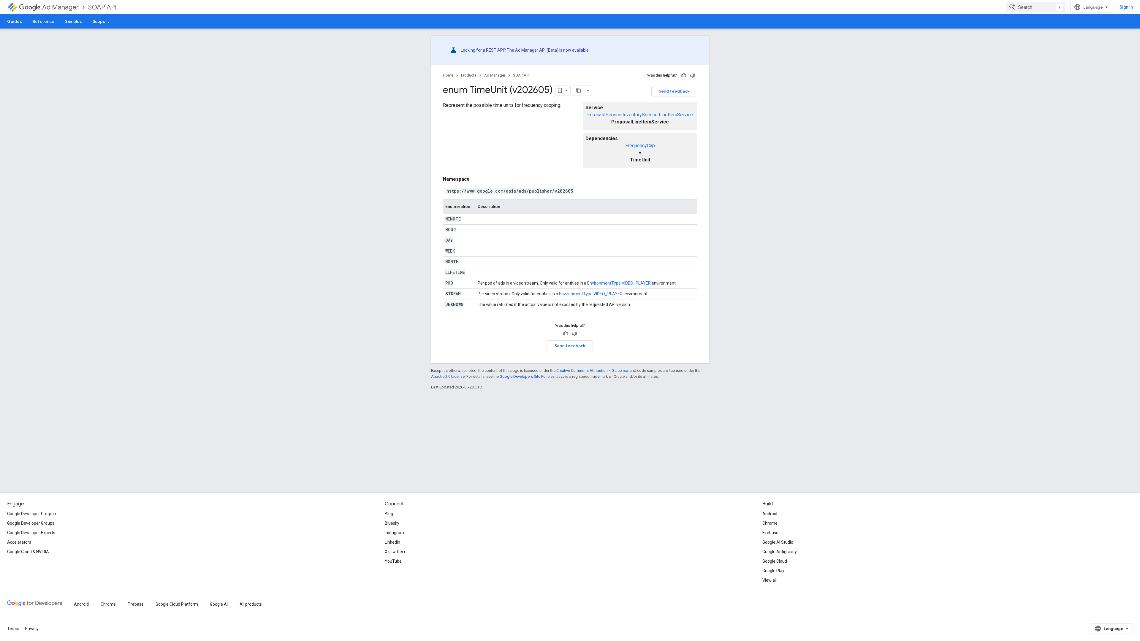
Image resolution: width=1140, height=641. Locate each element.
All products (251, 604)
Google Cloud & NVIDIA (28, 551)
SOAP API (102, 7)
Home (448, 75)
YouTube (393, 561)
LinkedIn (392, 542)
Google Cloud (774, 561)
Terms (13, 628)
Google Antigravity (779, 551)
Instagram (394, 532)
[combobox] (1035, 7)
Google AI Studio (777, 542)
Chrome (770, 523)
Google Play (773, 570)
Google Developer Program (32, 513)
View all (769, 580)
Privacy (32, 628)
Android (769, 513)
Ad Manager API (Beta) (536, 50)
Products (468, 75)
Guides (14, 21)
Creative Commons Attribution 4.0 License (592, 370)
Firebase (770, 532)
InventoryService (640, 115)
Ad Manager (60, 7)
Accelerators (19, 542)
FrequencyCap (640, 145)
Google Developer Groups (30, 523)
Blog (389, 513)
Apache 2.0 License (448, 376)
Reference (43, 21)
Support (101, 21)
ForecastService (604, 115)
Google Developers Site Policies (527, 376)
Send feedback (674, 91)
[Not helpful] (692, 75)
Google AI (219, 604)
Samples (73, 21)
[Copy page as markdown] (578, 90)
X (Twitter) (395, 551)
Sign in (1126, 7)
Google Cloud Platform (177, 604)
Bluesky (392, 523)
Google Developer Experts (31, 532)
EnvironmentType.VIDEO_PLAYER (619, 283)
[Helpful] (683, 75)
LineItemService (676, 115)
